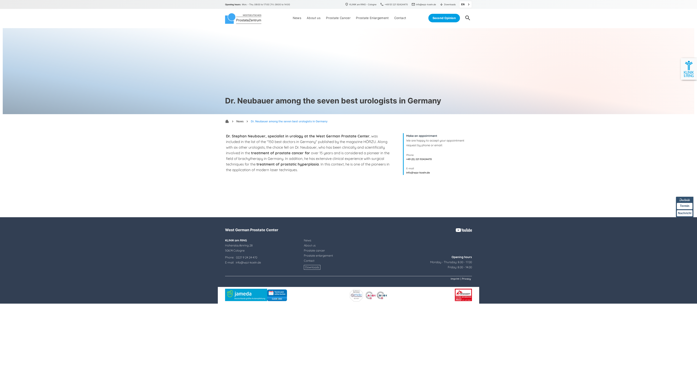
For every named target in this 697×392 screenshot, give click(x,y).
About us (309, 245)
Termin (684, 205)
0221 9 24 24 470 (246, 257)
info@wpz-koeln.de (418, 172)
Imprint (455, 278)
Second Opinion (444, 18)
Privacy (466, 278)
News (240, 121)
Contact (309, 260)
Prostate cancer (314, 250)
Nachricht (684, 213)
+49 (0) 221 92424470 (419, 159)
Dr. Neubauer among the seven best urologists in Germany (289, 121)
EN (462, 4)
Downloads (312, 267)
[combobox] (465, 4)
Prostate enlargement (318, 255)
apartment (227, 121)
